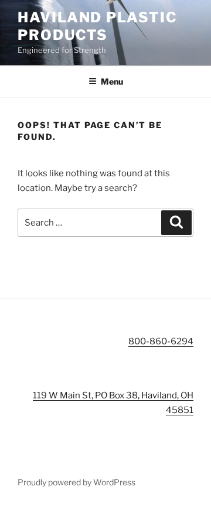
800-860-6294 (160, 341)
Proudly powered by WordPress (76, 482)
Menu (112, 81)
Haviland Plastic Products (98, 26)
